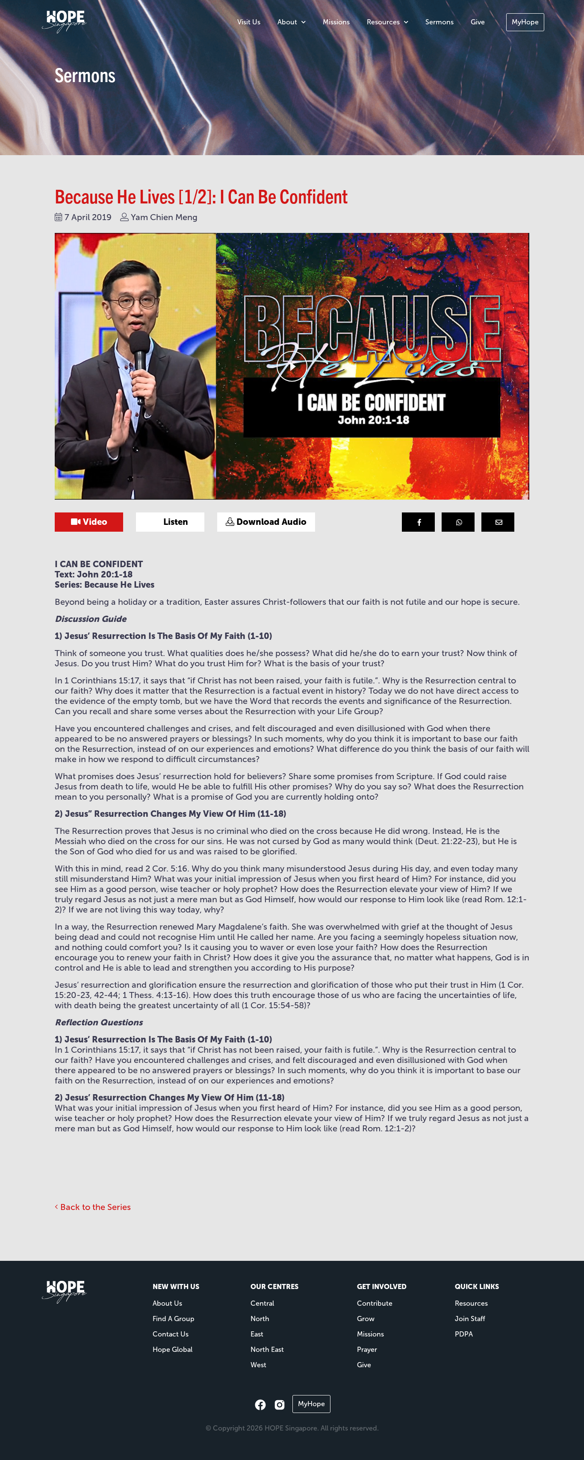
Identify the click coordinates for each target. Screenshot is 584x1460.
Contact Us (171, 1334)
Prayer (367, 1349)
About (287, 22)
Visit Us (248, 22)
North (260, 1318)
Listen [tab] (174, 522)
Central (262, 1303)
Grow (366, 1318)
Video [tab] (94, 522)
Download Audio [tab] (270, 522)
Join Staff (470, 1318)
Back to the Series (94, 1207)
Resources (383, 22)
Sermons (439, 22)
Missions (336, 22)
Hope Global (172, 1349)
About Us (167, 1303)
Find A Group (174, 1318)
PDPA (464, 1334)
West (258, 1365)
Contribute (374, 1303)
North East (267, 1349)
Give (478, 22)
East (257, 1334)
